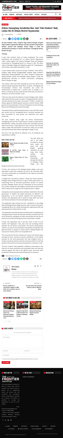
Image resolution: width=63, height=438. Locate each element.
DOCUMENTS (50, 429)
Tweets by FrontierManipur (28, 377)
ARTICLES (37, 14)
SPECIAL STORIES (28, 14)
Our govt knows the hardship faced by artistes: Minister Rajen (33, 287)
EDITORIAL (12, 429)
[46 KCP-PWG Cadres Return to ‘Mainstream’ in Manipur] (5, 152)
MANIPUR (11, 14)
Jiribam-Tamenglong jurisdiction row (12, 255)
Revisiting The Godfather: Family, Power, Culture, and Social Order (52, 64)
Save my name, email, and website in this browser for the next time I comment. (20, 359)
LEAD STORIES (5, 24)
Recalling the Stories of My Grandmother (52, 56)
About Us (21, 1)
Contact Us (27, 1)
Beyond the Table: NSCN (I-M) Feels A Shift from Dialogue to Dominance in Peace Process (53, 74)
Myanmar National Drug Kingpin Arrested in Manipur (19, 143)
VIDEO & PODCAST (24, 429)
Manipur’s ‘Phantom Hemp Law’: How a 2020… (19, 158)
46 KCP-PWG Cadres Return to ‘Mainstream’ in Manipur (19, 151)
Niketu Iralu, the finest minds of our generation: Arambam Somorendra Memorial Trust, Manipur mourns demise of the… (53, 46)
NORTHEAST (19, 14)
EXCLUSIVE (44, 14)
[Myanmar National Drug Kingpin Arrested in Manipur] (5, 144)
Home (6, 14)
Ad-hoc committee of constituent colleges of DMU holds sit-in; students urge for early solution (11, 288)
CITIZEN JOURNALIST (36, 429)
